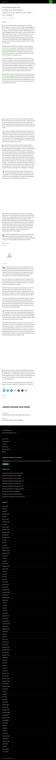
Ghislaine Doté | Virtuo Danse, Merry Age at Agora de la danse (16, 414)
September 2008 (6, 717)
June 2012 (4, 605)
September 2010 (6, 655)
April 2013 (4, 579)
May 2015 (4, 542)
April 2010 (4, 668)
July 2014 (4, 558)
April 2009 (4, 699)
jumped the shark (17, 55)
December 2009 (5, 678)
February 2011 (5, 642)
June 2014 (4, 561)
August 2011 (5, 631)
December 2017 (5, 514)
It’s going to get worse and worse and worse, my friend (18, 37)
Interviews (4, 444)
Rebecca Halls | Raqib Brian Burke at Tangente (12, 419)
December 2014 (5, 550)
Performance (9, 7)
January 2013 (5, 587)
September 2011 (6, 628)
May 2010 (4, 665)
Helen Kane (13, 334)
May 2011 (4, 636)
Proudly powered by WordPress (8, 758)
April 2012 (4, 610)
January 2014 (5, 563)
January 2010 (5, 675)
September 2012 (6, 597)
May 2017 (4, 516)
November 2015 (6, 532)
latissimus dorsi (24, 294)
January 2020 (5, 506)
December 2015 (5, 529)
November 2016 (6, 521)
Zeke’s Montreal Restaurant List (9, 432)
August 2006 (5, 723)
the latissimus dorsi (20, 74)
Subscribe (5, 464)
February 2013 (5, 584)
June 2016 (4, 524)
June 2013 (4, 574)
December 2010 (5, 647)
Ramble (14, 7)
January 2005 (5, 751)
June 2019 (4, 508)
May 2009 (4, 696)
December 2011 (5, 621)
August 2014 (5, 555)
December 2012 (5, 589)
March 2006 (5, 733)
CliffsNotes (18, 124)
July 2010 (4, 660)
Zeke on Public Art (6, 449)
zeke (13, 18)
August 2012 (5, 600)
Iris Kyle (32, 280)
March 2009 (5, 702)
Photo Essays (5, 446)
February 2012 (5, 615)
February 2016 (5, 527)
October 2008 (5, 715)
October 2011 (5, 626)
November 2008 (6, 712)
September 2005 (6, 741)
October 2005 (5, 738)
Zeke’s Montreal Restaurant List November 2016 (13, 488)
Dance (3, 7)
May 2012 (4, 608)
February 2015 (5, 548)
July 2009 (4, 691)
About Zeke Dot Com (7, 430)
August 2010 (5, 657)
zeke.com (5, 2)
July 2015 (4, 540)
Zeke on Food (5, 438)
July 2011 (4, 634)
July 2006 (4, 725)
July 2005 (4, 746)
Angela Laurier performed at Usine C (15, 49)
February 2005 (5, 749)
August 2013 (5, 568)
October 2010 (5, 652)
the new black (12, 48)
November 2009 (6, 681)
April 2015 (4, 545)
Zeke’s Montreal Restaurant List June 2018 (11, 478)
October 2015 (5, 534)
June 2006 (4, 728)
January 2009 (5, 707)
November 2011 (6, 623)
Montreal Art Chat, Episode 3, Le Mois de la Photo (13, 496)
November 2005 (6, 736)
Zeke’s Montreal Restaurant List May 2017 (11, 483)
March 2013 (5, 581)
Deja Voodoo (25, 178)
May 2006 (4, 730)
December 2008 (5, 709)
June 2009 (4, 694)
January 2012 (5, 618)
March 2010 (5, 670)
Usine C (5, 30)
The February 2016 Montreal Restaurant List (12, 494)
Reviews (4, 451)
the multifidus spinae (12, 75)
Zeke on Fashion (6, 441)
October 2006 (5, 720)
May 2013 (4, 576)
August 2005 (5, 743)
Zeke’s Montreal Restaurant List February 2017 (12, 486)
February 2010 (5, 673)
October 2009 (5, 683)
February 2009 (5, 704)
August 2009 (5, 689)
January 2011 (5, 644)
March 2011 (5, 639)
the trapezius (11, 74)
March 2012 (5, 613)
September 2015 (6, 537)
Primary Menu (54, 1)
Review (18, 7)
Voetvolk (33, 28)
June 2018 (4, 511)
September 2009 (6, 686)
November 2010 (6, 649)
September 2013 (6, 566)
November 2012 (6, 592)
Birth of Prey (16, 28)
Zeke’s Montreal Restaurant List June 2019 (11, 475)
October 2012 (5, 595)
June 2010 (4, 662)
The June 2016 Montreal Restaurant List (11, 491)
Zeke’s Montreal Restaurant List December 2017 (13, 481)
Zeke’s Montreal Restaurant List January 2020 (12, 473)
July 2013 (4, 571)
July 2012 (4, 602)
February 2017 (5, 519)
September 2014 (6, 553)
